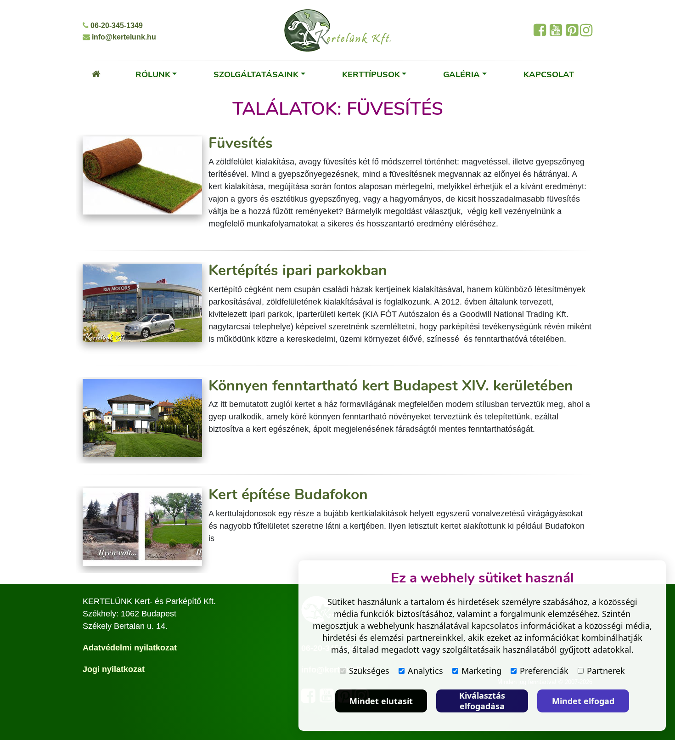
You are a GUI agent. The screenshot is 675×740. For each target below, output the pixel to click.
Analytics (425, 670)
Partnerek (606, 670)
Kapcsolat (548, 74)
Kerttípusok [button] (371, 74)
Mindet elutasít (381, 700)
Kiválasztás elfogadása (482, 701)
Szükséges (369, 670)
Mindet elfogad (583, 700)
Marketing (481, 670)
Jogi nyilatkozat (114, 669)
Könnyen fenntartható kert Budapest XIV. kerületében (390, 385)
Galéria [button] (461, 74)
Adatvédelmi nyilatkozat (130, 647)
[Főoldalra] (96, 74)
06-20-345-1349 (116, 25)
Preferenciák (544, 670)
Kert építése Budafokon (288, 494)
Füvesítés (240, 143)
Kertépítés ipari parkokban (297, 270)
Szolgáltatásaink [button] (256, 74)
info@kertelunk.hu (123, 37)
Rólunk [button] (152, 74)
